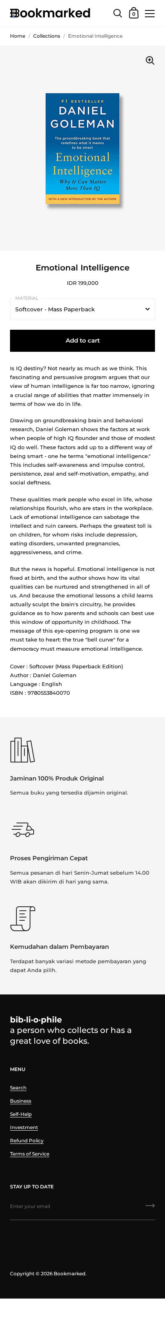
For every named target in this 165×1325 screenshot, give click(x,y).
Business (20, 1101)
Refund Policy (27, 1140)
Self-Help (21, 1114)
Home (17, 36)
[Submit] (150, 1208)
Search (18, 1088)
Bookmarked (69, 1274)
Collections (46, 36)
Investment (24, 1127)
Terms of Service (29, 1154)
